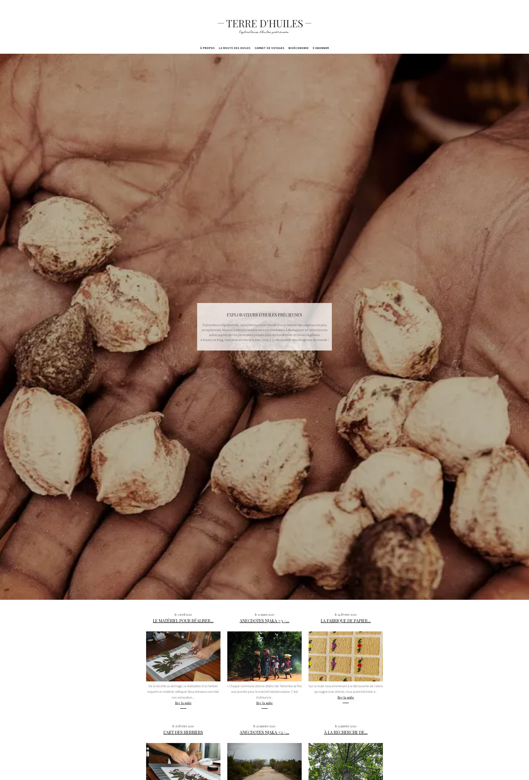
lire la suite (183, 703)
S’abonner (321, 48)
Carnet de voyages (270, 48)
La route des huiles (235, 48)
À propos (207, 48)
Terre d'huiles (264, 23)
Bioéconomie (298, 48)
